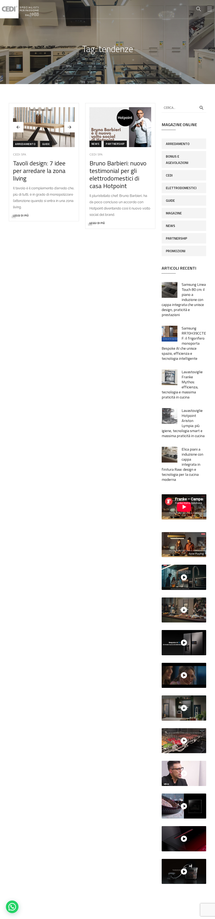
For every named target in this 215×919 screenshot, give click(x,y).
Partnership (115, 144)
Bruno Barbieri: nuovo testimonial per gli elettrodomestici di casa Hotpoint (118, 174)
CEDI (169, 175)
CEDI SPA (19, 154)
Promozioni (175, 250)
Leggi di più (21, 215)
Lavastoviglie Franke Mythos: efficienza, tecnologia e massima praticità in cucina (182, 384)
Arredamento (25, 144)
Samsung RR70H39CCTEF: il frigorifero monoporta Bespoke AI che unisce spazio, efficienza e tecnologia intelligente (184, 343)
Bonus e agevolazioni (177, 159)
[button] (69, 127)
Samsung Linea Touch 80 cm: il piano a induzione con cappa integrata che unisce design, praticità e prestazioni (184, 300)
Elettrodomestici (181, 187)
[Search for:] (184, 107)
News (95, 144)
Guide (46, 144)
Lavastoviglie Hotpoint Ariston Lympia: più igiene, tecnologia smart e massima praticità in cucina (183, 423)
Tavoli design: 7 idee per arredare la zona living (39, 170)
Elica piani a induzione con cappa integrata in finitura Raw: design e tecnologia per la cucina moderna (182, 464)
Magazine (174, 213)
